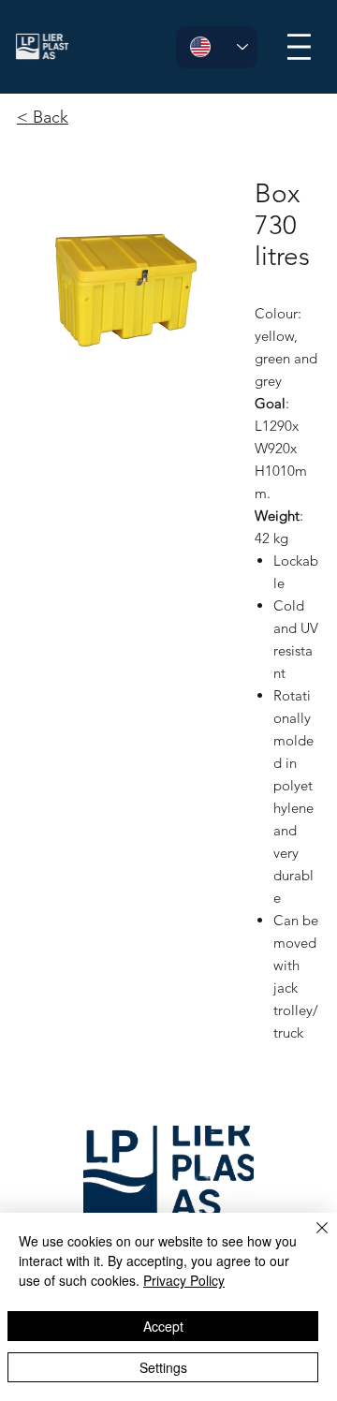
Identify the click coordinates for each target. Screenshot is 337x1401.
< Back (42, 117)
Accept (163, 1326)
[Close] (310, 1239)
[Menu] (301, 46)
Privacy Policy (184, 1280)
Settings (163, 1367)
